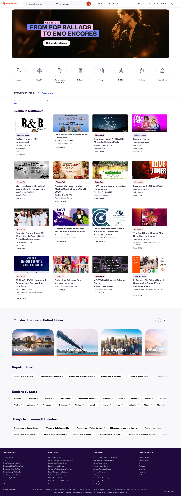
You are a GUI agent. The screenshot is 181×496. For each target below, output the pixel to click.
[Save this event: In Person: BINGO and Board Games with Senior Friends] (157, 269)
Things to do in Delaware (24, 434)
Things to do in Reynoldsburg (26, 428)
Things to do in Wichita (166, 376)
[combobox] (72, 4)
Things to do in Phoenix (51, 376)
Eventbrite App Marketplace (12, 472)
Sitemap (6, 483)
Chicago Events (98, 475)
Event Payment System (56, 466)
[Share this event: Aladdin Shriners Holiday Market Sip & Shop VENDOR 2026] (85, 175)
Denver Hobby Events (100, 466)
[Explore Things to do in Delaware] (37, 434)
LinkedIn (142, 469)
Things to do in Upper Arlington (123, 428)
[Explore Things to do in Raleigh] (151, 376)
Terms (135, 489)
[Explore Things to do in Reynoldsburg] (41, 427)
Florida (78, 404)
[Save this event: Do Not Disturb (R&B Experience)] (40, 128)
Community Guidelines (11, 478)
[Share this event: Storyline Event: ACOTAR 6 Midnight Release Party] (124, 128)
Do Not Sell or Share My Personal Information (111, 492)
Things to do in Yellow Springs (89, 428)
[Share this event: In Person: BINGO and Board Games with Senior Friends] (163, 269)
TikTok (141, 475)
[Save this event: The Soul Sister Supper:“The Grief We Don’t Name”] (157, 222)
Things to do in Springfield (53, 434)
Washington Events (99, 483)
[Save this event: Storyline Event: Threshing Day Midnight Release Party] (40, 175)
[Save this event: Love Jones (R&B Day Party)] (157, 175)
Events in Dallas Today (101, 478)
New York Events (99, 472)
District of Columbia (87, 398)
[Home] (9, 3)
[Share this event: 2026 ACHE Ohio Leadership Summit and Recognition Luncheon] (45, 269)
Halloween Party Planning (57, 475)
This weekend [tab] (42, 100)
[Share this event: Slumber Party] (163, 128)
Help (80, 489)
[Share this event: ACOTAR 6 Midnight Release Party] (124, 269)
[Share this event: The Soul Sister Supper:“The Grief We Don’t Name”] (163, 222)
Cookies (68, 492)
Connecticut (65, 398)
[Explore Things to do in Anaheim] (124, 376)
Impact (102, 489)
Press (95, 489)
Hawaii (92, 404)
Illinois (105, 404)
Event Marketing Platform (12, 463)
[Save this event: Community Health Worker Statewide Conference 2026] (79, 222)
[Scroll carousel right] (164, 320)
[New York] (33, 354)
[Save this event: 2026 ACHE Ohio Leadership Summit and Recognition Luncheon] (40, 269)
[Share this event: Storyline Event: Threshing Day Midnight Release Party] (45, 175)
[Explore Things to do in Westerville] (71, 427)
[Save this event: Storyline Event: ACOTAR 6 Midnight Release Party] (118, 128)
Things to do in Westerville (57, 428)
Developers (119, 489)
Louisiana (163, 398)
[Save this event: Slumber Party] (157, 128)
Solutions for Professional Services (60, 469)
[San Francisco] (77, 354)
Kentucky (132, 404)
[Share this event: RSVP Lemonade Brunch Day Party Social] (124, 175)
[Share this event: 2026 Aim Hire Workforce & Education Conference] (124, 222)
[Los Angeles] (121, 354)
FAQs (5, 481)
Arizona (32, 398)
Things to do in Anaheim (111, 376)
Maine (146, 404)
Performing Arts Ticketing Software (60, 460)
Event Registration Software (12, 475)
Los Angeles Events (100, 481)
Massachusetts (163, 404)
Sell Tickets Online (54, 457)
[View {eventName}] (31, 123)
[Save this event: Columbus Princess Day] (79, 269)
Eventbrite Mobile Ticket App (13, 466)
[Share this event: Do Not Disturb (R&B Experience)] (45, 128)
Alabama (17, 398)
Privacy (142, 489)
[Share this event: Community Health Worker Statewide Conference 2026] (85, 222)
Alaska (16, 404)
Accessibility (58, 492)
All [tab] (15, 100)
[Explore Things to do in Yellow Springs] (105, 427)
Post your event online (56, 483)
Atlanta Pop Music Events (102, 469)
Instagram (142, 472)
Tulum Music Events (100, 463)
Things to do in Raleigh (138, 376)
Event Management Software (58, 472)
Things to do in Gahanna (109, 434)
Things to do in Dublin (154, 428)
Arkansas (31, 404)
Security (110, 489)
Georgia (106, 398)
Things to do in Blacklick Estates (141, 434)
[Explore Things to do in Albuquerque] (95, 376)
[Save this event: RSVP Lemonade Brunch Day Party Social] (118, 175)
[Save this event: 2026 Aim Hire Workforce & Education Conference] (118, 222)
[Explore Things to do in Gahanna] (122, 434)
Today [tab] (30, 100)
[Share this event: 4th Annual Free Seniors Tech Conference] (85, 128)
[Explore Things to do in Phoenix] (63, 376)
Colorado (47, 404)
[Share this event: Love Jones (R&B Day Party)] (163, 175)
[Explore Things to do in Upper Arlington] (139, 427)
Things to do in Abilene (23, 376)
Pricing (5, 460)
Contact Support (144, 457)
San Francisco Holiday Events (103, 460)
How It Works (37, 489)
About (69, 489)
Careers (87, 489)
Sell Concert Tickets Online (57, 463)
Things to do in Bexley (82, 434)
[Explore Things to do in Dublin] (166, 427)
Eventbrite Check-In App (11, 469)
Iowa (118, 404)
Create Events (8, 457)
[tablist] (31, 101)
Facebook (142, 466)
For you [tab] (22, 100)
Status (128, 489)
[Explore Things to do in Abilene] (36, 376)
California (48, 398)
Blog (74, 489)
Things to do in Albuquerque (81, 376)
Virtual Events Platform (56, 478)
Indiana (134, 398)
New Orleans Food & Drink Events (105, 457)
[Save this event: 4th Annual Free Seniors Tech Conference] (79, 128)
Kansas (148, 398)
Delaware (63, 404)
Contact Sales (143, 460)
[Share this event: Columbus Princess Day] (85, 269)
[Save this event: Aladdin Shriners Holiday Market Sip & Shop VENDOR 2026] (79, 175)
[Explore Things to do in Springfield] (67, 434)
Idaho (120, 398)
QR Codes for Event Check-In (58, 481)
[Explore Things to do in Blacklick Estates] (157, 434)
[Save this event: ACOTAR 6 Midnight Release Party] (118, 269)
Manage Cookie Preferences (83, 492)
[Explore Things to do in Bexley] (94, 434)
